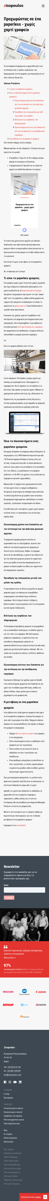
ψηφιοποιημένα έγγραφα (31, 290)
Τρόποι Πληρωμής (11, 1157)
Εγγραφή (9, 898)
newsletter (21, 825)
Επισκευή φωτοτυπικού (13, 1112)
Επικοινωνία (8, 1142)
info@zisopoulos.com (12, 1075)
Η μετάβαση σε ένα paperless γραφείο (24, 139)
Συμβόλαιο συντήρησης (13, 1116)
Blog (5, 1130)
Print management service (14, 1120)
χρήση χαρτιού (20, 306)
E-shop (6, 1094)
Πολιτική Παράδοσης (12, 1165)
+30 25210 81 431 (14, 1067)
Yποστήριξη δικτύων (12, 1123)
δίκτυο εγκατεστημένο (25, 733)
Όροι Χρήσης (9, 1149)
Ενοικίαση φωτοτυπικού (13, 1108)
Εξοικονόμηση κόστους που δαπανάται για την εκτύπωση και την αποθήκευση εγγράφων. (30, 131)
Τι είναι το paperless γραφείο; (21, 89)
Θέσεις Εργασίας (10, 1138)
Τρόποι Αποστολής (11, 1161)
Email (6, 885)
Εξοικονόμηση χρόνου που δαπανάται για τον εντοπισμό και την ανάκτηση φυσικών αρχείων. (29, 104)
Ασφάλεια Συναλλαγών (13, 1153)
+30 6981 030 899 (14, 1071)
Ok (45, 1197)
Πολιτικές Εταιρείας (12, 1184)
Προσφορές (8, 1098)
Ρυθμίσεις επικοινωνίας (13, 1180)
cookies (38, 1197)
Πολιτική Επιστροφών (12, 1168)
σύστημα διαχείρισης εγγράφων (30, 327)
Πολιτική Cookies (11, 1176)
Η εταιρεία (8, 1134)
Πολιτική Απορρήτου (12, 1172)
